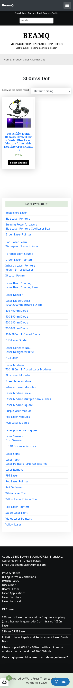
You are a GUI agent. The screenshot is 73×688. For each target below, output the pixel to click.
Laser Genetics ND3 (18, 348)
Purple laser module (18, 411)
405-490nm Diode (16, 310)
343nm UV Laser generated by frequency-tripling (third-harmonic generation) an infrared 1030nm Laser (33, 621)
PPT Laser (11, 475)
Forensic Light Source (19, 254)
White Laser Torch (17, 493)
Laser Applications (13, 593)
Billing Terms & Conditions (19, 577)
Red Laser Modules (17, 417)
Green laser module (18, 381)
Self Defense (13, 487)
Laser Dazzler (14, 295)
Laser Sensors (14, 436)
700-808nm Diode (16, 328)
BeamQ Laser (10, 589)
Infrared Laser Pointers (20, 265)
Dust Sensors (14, 440)
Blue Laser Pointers (17, 218)
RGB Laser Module (17, 422)
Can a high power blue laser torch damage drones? (35, 657)
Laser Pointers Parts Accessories (26, 464)
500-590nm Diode (16, 316)
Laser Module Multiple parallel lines (28, 399)
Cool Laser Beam (16, 242)
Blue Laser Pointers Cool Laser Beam (28, 228)
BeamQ (8, 5)
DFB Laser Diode (15, 340)
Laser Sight (12, 454)
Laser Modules (14, 365)
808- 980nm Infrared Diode (22, 334)
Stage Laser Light (16, 513)
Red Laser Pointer (16, 481)
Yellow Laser (13, 524)
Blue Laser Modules (18, 375)
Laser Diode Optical (18, 301)
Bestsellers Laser (16, 213)
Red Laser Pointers (17, 507)
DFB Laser (8, 609)
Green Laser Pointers (19, 259)
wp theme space (36, 682)
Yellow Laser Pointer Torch (22, 499)
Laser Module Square (19, 405)
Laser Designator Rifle (19, 352)
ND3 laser (11, 358)
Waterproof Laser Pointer (21, 246)
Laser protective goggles (21, 430)
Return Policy (10, 581)
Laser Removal (14, 469)
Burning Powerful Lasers (21, 224)
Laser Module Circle (18, 393)
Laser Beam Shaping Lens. (22, 287)
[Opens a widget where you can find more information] (60, 682)
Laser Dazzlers (11, 597)
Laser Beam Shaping (18, 283)
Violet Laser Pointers (18, 518)
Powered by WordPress (24, 678)
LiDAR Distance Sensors (20, 446)
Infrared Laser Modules (20, 387)
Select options (18, 162)
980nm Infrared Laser (19, 269)
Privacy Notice (11, 573)
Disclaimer (9, 585)
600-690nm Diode (16, 322)
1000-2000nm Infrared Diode (23, 305)
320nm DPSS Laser (14, 631)
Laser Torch (12, 459)
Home (7, 59)
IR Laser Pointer (15, 275)
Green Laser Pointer (18, 234)
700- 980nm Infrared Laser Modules (28, 369)
